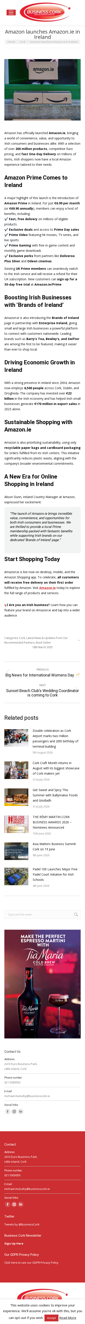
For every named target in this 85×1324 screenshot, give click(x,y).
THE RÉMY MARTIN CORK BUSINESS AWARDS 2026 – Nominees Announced (52, 822)
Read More (67, 1317)
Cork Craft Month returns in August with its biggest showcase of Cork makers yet (56, 768)
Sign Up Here (14, 1243)
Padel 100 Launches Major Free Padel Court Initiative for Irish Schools (55, 874)
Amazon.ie (47, 588)
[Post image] (16, 738)
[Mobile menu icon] (11, 12)
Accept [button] (51, 1318)
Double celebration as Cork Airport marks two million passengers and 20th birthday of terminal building (55, 738)
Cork (22, 638)
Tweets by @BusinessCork (21, 1224)
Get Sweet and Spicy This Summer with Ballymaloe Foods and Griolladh (55, 795)
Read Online (43, 642)
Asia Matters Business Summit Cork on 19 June (54, 846)
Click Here (10, 1263)
